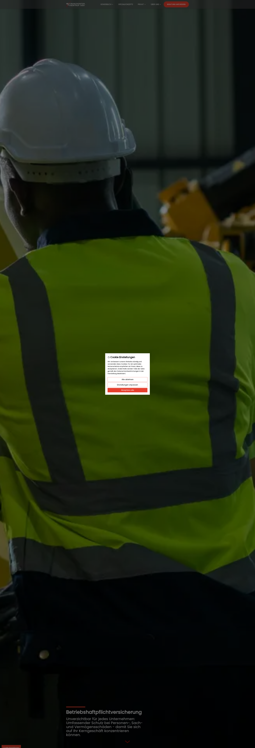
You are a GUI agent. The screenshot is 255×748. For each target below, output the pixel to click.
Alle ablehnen (127, 379)
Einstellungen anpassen (127, 385)
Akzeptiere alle (127, 390)
